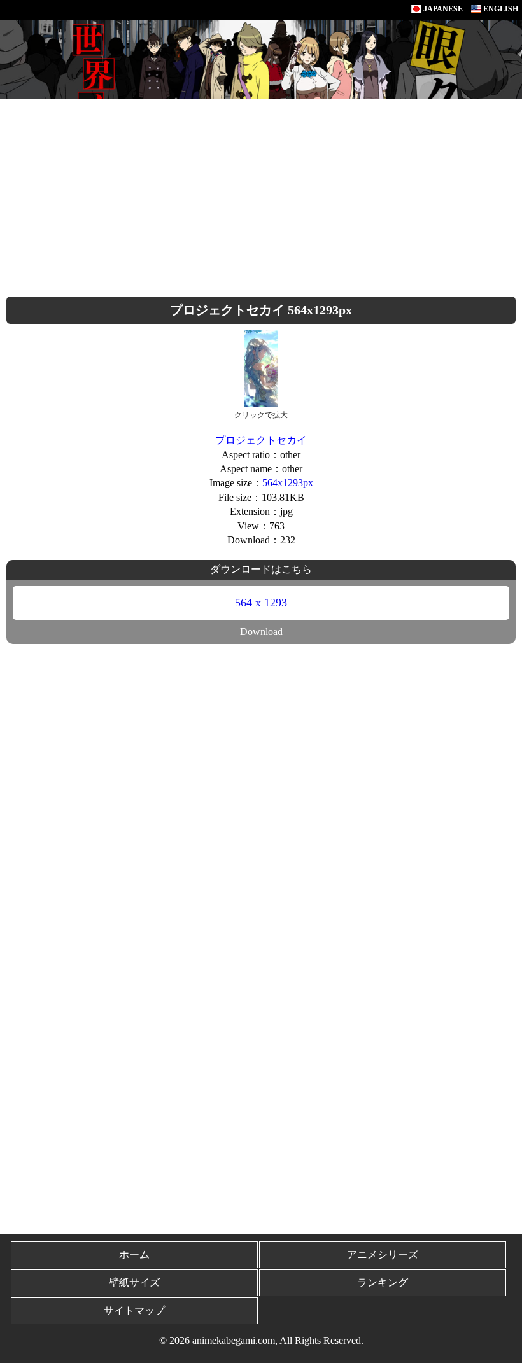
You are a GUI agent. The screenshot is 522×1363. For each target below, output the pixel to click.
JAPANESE (442, 8)
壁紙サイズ (134, 1282)
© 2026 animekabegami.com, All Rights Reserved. (261, 1340)
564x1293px (287, 482)
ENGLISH (499, 8)
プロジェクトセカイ (261, 440)
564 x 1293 (261, 602)
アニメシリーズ (382, 1254)
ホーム (134, 1254)
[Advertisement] (261, 195)
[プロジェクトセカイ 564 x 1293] (261, 367)
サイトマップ (134, 1310)
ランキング (382, 1282)
